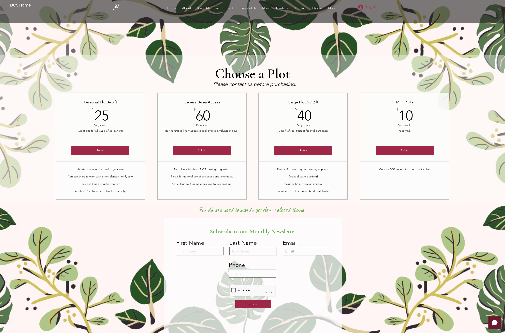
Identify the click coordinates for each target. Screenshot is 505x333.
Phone (237, 265)
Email (290, 243)
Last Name (243, 243)
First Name (190, 243)
